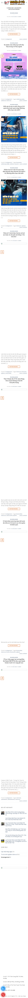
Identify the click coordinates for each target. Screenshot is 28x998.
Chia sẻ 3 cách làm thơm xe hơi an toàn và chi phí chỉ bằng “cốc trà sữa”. (14, 234)
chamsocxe (8, 100)
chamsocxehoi (9, 515)
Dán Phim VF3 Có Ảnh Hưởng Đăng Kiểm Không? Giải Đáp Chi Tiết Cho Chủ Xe (16, 813)
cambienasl (3, 100)
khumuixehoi (13, 652)
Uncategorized (14, 13)
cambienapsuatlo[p (5, 164)
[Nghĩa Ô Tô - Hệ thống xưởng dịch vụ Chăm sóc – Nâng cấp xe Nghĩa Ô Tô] (14, 2)
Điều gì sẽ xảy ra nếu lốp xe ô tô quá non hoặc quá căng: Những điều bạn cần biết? (14, 108)
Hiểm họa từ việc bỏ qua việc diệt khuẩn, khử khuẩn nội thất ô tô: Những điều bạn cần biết (14, 171)
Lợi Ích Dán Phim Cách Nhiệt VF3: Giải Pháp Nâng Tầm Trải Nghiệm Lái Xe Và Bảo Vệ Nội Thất (15, 841)
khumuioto (24, 371)
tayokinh (15, 515)
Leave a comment (23, 39)
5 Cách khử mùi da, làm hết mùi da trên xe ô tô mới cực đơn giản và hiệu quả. (14, 523)
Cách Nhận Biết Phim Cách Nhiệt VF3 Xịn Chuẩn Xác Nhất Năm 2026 (15, 819)
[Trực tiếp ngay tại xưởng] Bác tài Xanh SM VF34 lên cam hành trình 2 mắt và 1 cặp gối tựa (14, 661)
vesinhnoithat (8, 373)
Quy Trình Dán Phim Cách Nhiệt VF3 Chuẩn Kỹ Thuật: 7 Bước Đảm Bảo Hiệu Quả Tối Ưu (15, 824)
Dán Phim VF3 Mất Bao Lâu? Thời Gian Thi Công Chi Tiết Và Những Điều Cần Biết (15, 830)
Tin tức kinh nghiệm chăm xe (9, 854)
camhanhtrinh (4, 799)
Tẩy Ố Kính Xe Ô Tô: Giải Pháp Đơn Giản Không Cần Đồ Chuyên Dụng (14, 380)
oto (2, 227)
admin (19, 16)
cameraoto (18, 798)
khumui (8, 652)
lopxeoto (17, 164)
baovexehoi (19, 162)
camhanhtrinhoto (11, 799)
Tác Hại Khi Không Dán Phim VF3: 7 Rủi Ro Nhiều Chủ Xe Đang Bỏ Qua (15, 836)
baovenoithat (19, 514)
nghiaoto (24, 225)
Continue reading (14, 34)
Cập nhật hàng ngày (6, 851)
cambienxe (12, 164)
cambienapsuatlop (20, 99)
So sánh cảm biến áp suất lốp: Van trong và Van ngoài (14, 45)
